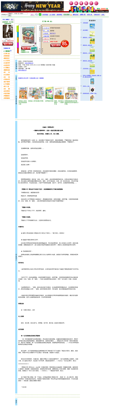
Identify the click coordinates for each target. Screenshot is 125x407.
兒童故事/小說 (34, 78)
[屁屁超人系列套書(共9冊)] (36, 93)
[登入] (32, 15)
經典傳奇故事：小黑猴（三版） (90, 93)
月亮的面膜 (85, 22)
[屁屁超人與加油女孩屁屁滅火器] (23, 93)
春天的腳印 (85, 30)
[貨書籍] (66, 15)
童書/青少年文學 (23, 78)
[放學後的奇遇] (49, 93)
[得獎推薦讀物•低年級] (71, 93)
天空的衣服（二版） (87, 68)
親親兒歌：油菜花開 (87, 45)
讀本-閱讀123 (29, 63)
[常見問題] (91, 5)
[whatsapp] (40, 15)
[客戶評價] (36, 15)
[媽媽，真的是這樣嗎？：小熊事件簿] (59, 93)
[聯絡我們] (97, 15)
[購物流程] (75, 15)
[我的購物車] (76, 5)
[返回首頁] (103, 15)
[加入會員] (81, 5)
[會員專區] (59, 15)
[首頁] (96, 5)
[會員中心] (86, 5)
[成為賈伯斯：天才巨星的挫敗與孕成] (8, 31)
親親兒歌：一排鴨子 (87, 37)
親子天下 (53, 33)
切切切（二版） (86, 86)
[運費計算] (82, 15)
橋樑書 (42, 78)
